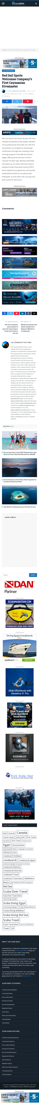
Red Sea (7, 886)
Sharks (22, 924)
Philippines (29, 882)
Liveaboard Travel (10, 874)
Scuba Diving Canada (9, 899)
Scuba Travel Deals (10, 924)
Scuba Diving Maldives (13, 910)
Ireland (14, 852)
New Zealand (15, 882)
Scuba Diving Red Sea (15, 915)
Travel (6, 928)
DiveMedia (14, 1087)
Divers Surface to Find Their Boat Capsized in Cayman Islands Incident (19, 481)
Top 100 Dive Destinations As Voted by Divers (19, 507)
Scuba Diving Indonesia (27, 907)
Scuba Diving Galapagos (10, 907)
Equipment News (7, 1008)
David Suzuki (20, 837)
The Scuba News (20, 1085)
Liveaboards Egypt (27, 860)
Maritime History (7, 1063)
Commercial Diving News (9, 990)
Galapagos (22, 849)
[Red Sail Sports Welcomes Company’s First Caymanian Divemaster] (19, 115)
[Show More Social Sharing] (35, 101)
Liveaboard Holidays (12, 856)
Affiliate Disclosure (29, 1087)
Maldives (29, 878)
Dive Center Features (8, 1045)
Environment (18, 845)
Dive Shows (6, 841)
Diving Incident (26, 841)
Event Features (6, 1060)
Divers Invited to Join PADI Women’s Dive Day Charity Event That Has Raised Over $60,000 (20, 453)
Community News (7, 993)
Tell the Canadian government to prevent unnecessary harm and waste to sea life (10, 329)
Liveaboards (10, 860)
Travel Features (7, 1074)
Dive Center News (8, 71)
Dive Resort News (7, 1001)
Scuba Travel (11, 920)
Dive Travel (16, 840)
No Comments (29, 94)
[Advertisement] (19, 27)
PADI (22, 882)
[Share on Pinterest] (28, 101)
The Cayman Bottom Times (17, 91)
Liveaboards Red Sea (12, 870)
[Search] (36, 3)
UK (12, 928)
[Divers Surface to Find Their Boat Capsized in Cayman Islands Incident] (19, 467)
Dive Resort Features (8, 1049)
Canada (22, 833)
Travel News (6, 1023)
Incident (30, 849)
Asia (5, 833)
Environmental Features (9, 1052)
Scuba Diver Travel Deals (12, 896)
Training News (6, 1019)
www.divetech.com (16, 398)
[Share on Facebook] (7, 101)
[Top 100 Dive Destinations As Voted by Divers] (19, 495)
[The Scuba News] (19, 3)
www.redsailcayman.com (28, 403)
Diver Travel (31, 837)
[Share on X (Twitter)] (17, 101)
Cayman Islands (8, 837)
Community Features (8, 1041)
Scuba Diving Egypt (14, 903)
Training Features (7, 1071)
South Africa (29, 924)
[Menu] (3, 3)
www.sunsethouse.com (27, 405)
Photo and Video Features (10, 1067)
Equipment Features (8, 1056)
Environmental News (9, 849)
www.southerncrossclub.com (20, 410)
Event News (5, 1012)
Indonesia (6, 852)
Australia (12, 833)
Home (4, 50)
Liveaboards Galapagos (9, 864)
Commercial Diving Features (10, 1038)
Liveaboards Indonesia (23, 864)
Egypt (6, 845)
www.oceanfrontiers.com (18, 401)
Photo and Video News (9, 1015)
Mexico (6, 882)
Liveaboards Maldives (11, 867)
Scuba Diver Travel (15, 891)
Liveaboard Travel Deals (12, 878)
